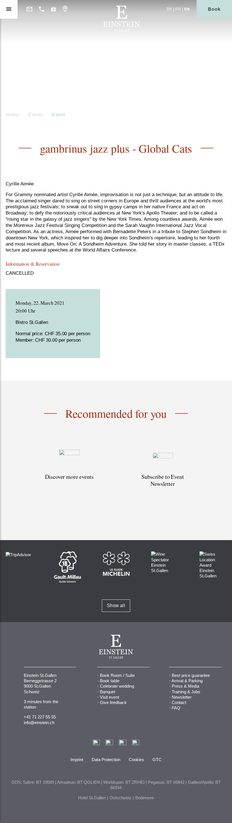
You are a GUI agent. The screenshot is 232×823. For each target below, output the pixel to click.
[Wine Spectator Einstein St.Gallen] (164, 562)
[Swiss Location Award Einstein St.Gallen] (212, 564)
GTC (157, 759)
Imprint (76, 759)
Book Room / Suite (117, 675)
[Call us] (42, 9)
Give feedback (113, 702)
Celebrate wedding (117, 686)
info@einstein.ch (39, 722)
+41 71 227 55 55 (40, 716)
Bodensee (144, 797)
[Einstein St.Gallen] (121, 30)
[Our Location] (65, 9)
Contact (179, 702)
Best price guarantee (191, 675)
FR (178, 9)
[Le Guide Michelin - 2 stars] (116, 563)
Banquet (107, 691)
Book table (109, 680)
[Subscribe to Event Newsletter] (162, 474)
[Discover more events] (69, 474)
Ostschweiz (120, 797)
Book (214, 9)
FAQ (176, 707)
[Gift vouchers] (53, 9)
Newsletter (182, 697)
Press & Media (185, 686)
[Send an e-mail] (29, 9)
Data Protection (106, 759)
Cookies (136, 759)
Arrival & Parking (187, 680)
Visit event (109, 697)
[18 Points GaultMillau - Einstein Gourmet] (67, 566)
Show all (116, 605)
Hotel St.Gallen (92, 797)
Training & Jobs (186, 691)
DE (169, 9)
